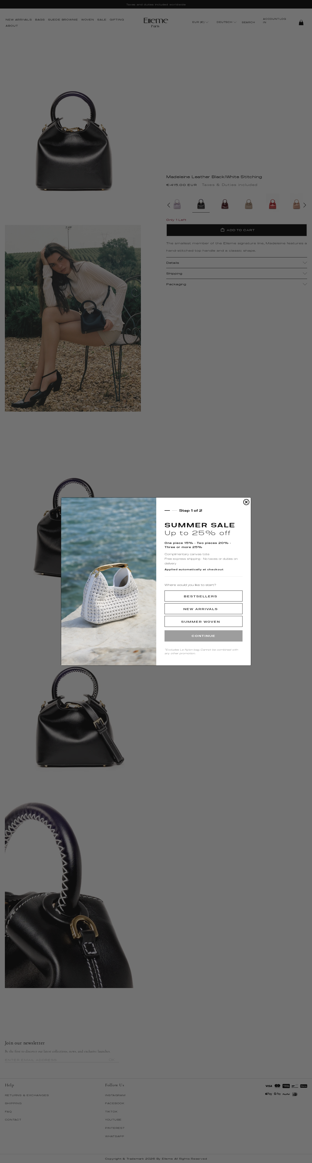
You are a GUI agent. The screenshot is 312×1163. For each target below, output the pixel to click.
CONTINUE (203, 636)
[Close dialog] (246, 502)
